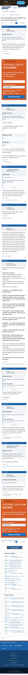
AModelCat (5, 162)
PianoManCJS (15, 614)
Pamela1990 (5, 200)
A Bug (10, 622)
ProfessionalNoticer (6, 437)
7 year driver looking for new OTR (17, 630)
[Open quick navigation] (25, 15)
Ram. (10, 625)
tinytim (4, 53)
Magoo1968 (5, 363)
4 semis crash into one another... (17, 597)
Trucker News (13, 655)
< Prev (2, 23)
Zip (4, 79)
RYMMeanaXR (7, 578)
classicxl (12, 561)
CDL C (18, 93)
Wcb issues (14, 584)
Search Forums (5, 11)
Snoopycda (9, 263)
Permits (13, 572)
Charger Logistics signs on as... (16, 560)
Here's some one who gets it (15, 565)
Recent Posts (12, 11)
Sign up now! (14, 547)
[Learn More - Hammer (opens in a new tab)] (14, 2)
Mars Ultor (13, 632)
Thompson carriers (15, 626)
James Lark (13, 589)
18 (20, 23)
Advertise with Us (13, 660)
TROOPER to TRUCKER (12, 169)
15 (14, 23)
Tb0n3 (8, 29)
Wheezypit (13, 628)
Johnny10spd (15, 606)
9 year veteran (14, 556)
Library (13, 658)
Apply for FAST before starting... (16, 562)
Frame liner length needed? (17, 609)
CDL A (5, 93)
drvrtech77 (13, 598)
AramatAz (9, 363)
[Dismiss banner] (26, 2)
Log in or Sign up (22, 6)
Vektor (10, 563)
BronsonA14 (14, 610)
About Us (13, 653)
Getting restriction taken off (18, 605)
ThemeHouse (22, 672)
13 (9, 23)
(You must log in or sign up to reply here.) (9, 540)
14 (11, 23)
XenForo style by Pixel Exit (14, 670)
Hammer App (13, 662)
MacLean (9, 228)
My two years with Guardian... (15, 621)
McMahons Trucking (9, 619)
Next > (23, 23)
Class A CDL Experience (9, 84)
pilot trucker (13, 573)
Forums (15, 7)
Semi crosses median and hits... (17, 601)
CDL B (11, 93)
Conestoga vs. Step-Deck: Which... (16, 624)
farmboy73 (7, 570)
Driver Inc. (13, 588)
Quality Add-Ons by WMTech (14, 671)
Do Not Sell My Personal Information (13, 665)
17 (18, 23)
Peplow (11, 566)
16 (16, 23)
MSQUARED (14, 585)
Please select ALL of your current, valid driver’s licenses (12, 91)
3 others (19, 363)
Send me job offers (14, 97)
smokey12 (9, 207)
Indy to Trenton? (15, 613)
